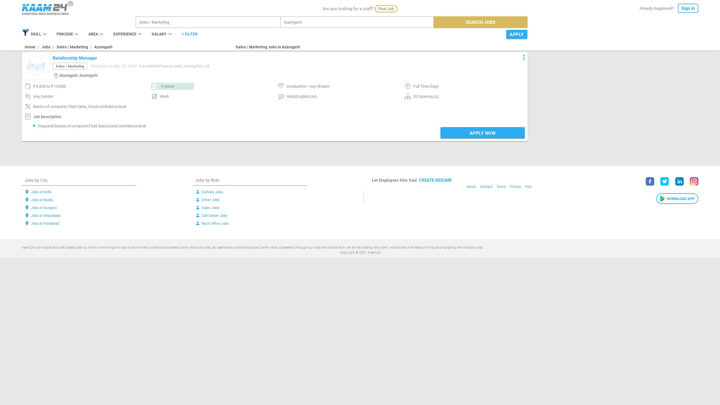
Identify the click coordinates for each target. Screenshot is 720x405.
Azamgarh (103, 47)
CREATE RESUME (435, 180)
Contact (486, 187)
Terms (501, 187)
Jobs (46, 47)
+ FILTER (189, 34)
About (471, 187)
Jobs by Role (207, 180)
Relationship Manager (75, 58)
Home (30, 47)
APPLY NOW (483, 133)
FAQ (528, 187)
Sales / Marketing (72, 47)
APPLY (517, 34)
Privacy (515, 187)
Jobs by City (36, 180)
